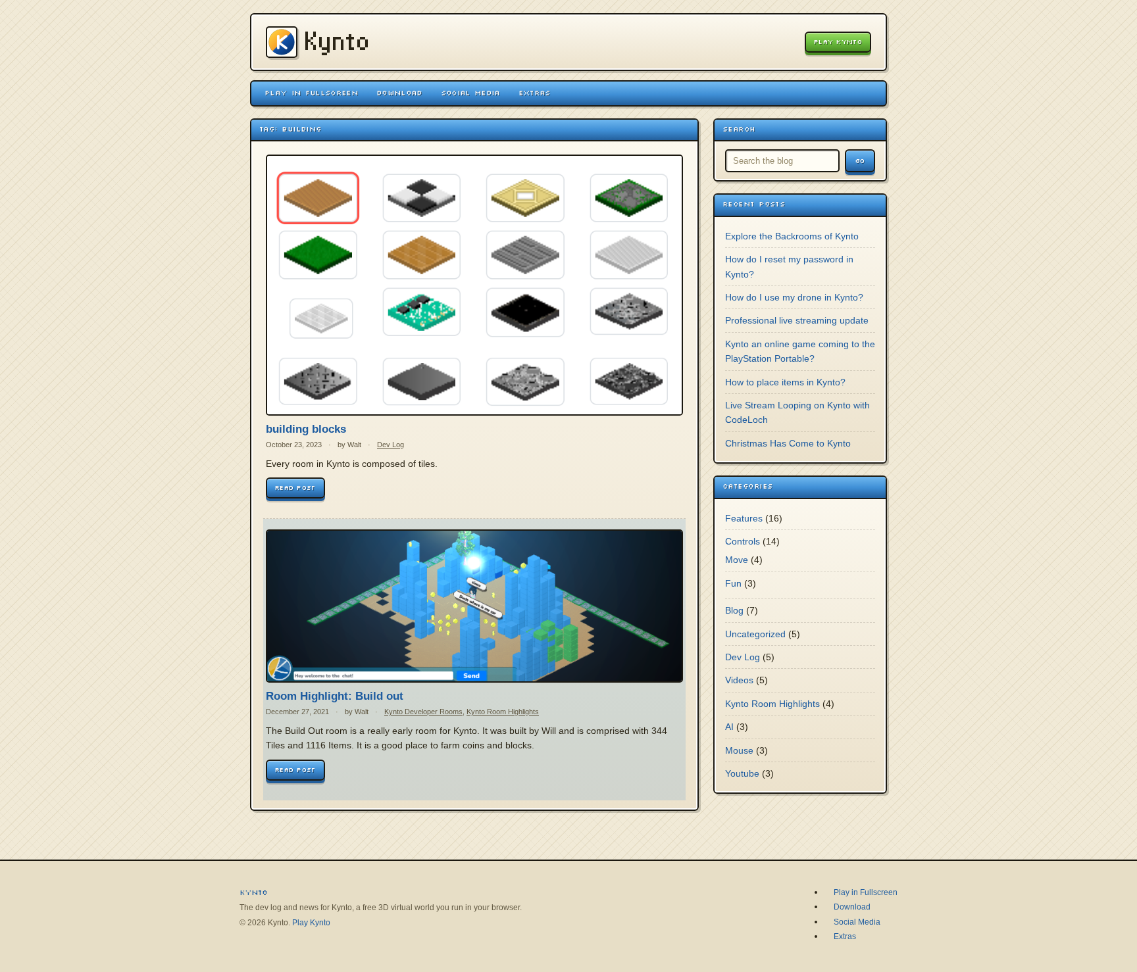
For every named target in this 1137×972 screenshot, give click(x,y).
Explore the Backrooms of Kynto (792, 236)
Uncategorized (755, 634)
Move (736, 559)
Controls (742, 541)
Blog (734, 610)
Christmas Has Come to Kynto (788, 443)
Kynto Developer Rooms (423, 712)
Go (860, 161)
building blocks (306, 429)
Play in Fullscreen (311, 92)
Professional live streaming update (797, 320)
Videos (739, 680)
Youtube (742, 773)
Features (744, 518)
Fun (733, 583)
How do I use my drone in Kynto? (794, 297)
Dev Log (390, 445)
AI (729, 726)
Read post (295, 487)
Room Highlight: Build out (334, 696)
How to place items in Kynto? (785, 382)
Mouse (739, 750)
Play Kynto (838, 41)
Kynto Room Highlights (503, 712)
